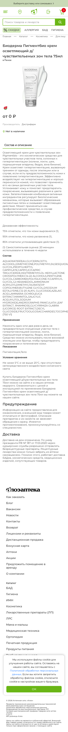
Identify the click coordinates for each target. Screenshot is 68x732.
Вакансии (13, 509)
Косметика (14, 606)
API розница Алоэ (14, 716)
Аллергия (31, 30)
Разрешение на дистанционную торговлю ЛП (27, 709)
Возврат (12, 527)
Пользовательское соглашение (20, 706)
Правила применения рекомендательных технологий (31, 704)
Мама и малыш (17, 624)
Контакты (13, 521)
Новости (12, 515)
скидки (12, 30)
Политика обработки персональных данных (26, 707)
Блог (9, 503)
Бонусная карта (17, 545)
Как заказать (15, 497)
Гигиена (57, 30)
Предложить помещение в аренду (26, 565)
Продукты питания (20, 649)
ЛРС (9, 618)
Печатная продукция (21, 643)
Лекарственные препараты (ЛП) (30, 612)
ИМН (9, 600)
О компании (15, 573)
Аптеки (11, 552)
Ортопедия (14, 637)
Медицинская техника (22, 630)
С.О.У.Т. (9, 714)
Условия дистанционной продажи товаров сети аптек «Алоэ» (31, 712)
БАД (45, 30)
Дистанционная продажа (24, 539)
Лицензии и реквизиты (23, 533)
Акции (11, 558)
